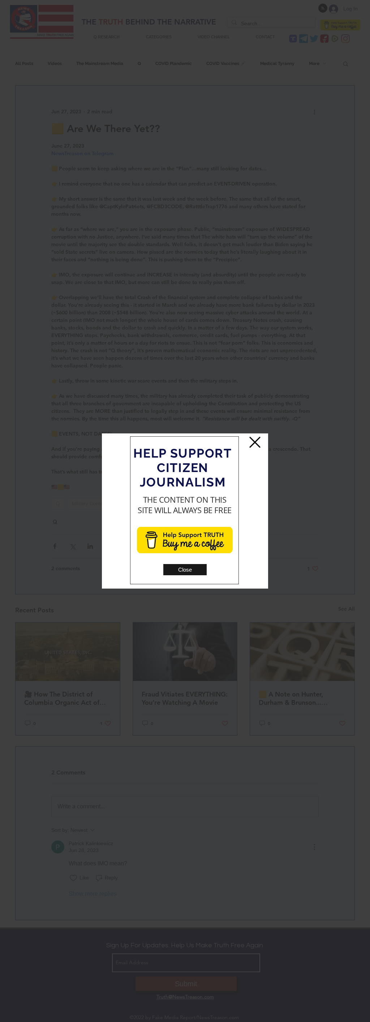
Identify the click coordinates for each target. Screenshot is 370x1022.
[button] (185, 569)
